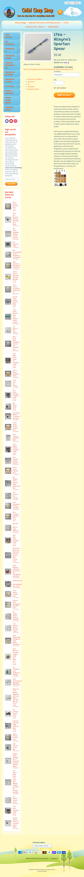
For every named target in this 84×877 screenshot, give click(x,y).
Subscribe (11, 184)
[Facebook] (7, 121)
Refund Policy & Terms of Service (37, 858)
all (28, 84)
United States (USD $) (41, 846)
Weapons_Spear (33, 89)
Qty (55, 80)
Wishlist (53, 27)
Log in (68, 3)
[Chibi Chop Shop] (29, 12)
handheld (31, 87)
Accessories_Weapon (35, 79)
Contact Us (54, 858)
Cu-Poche (12, 87)
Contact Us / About (36, 27)
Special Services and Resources (45, 23)
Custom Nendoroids (9, 65)
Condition (57, 71)
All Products (9, 43)
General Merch (9, 108)
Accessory (31, 82)
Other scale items (8, 100)
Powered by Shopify (42, 871)
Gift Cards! (8, 36)
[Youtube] (11, 121)
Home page (20, 23)
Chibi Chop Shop (41, 869)
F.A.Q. (66, 23)
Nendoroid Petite (9, 73)
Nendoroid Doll (12, 57)
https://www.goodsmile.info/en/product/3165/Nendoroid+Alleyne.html (48, 69)
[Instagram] (15, 121)
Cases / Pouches (9, 92)
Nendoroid (12, 50)
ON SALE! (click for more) (9, 195)
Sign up (76, 3)
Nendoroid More (9, 80)
